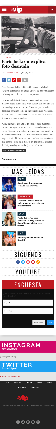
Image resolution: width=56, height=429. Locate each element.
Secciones (18, 382)
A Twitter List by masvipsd (10, 376)
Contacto (34, 387)
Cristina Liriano (11, 73)
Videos (39, 382)
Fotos (29, 382)
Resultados (38, 322)
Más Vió (50, 382)
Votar (50, 322)
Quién (6, 57)
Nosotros (22, 387)
